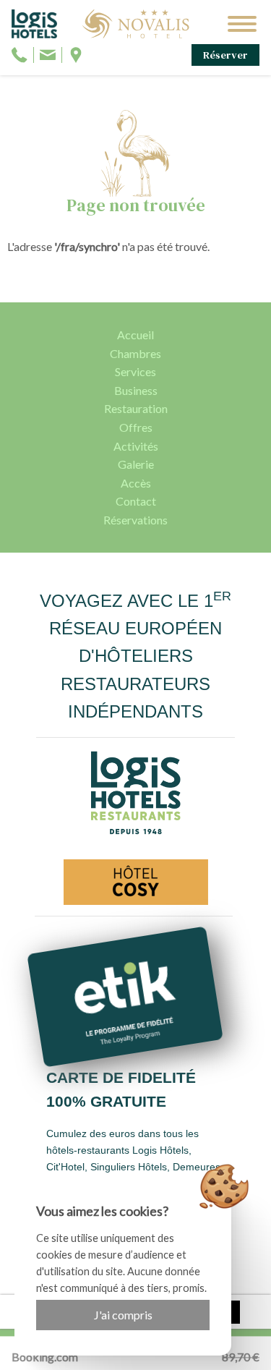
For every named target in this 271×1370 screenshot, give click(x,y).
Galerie (136, 464)
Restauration (136, 408)
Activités (135, 446)
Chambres (135, 353)
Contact (136, 501)
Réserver (225, 55)
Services (135, 371)
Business (136, 390)
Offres (135, 427)
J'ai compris (123, 1315)
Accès (136, 483)
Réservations (135, 520)
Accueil (135, 334)
